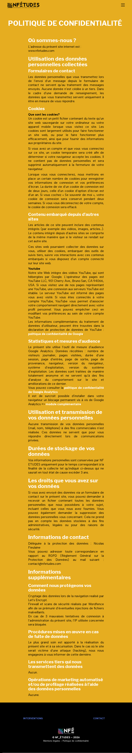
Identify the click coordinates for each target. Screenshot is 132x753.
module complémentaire (63, 404)
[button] (123, 5)
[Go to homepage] (23, 5)
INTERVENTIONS (33, 718)
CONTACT (99, 718)
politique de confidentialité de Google (55, 334)
